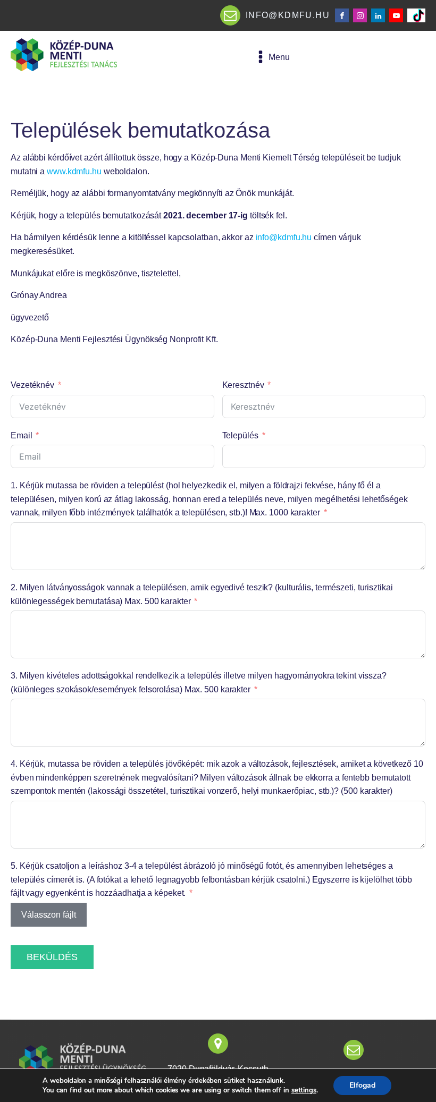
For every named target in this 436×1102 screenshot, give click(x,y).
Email (21, 435)
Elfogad (362, 1085)
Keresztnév (243, 384)
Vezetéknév (32, 384)
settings (303, 1090)
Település (240, 435)
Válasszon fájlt (48, 914)
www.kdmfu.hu (74, 171)
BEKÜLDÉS (52, 957)
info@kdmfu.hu (284, 237)
